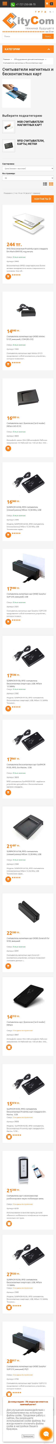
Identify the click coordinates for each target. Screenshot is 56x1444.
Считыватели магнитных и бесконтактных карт (23, 63)
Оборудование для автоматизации (29, 59)
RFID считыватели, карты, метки (30, 142)
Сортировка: (8, 164)
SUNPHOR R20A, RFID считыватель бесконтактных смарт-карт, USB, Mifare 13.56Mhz (24, 1282)
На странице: (8, 173)
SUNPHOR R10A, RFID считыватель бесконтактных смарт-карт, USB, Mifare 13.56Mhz (24, 683)
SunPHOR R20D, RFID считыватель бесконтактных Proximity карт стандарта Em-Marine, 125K (26, 1112)
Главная (6, 59)
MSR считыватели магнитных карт (30, 123)
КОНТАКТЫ (41, 198)
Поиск (48, 36)
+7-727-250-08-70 (25, 4)
